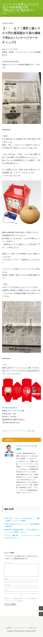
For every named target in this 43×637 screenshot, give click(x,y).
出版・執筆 (31, 431)
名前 (6, 579)
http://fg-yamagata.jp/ (9, 407)
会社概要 (8, 628)
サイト (6, 590)
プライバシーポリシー (20, 628)
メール (6, 584)
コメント (7, 562)
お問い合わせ (33, 628)
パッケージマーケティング (18, 431)
